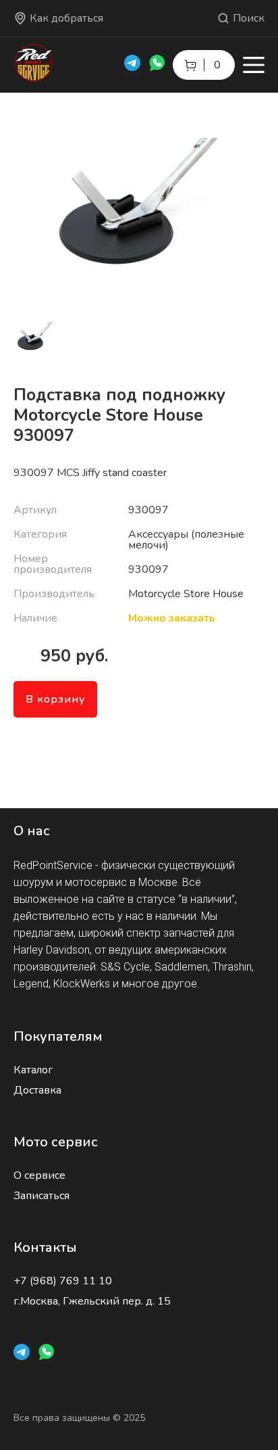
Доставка (37, 1090)
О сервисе (39, 1175)
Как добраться (66, 18)
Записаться (41, 1195)
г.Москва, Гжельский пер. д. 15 (92, 1301)
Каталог (33, 1069)
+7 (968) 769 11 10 (62, 1280)
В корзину (55, 699)
